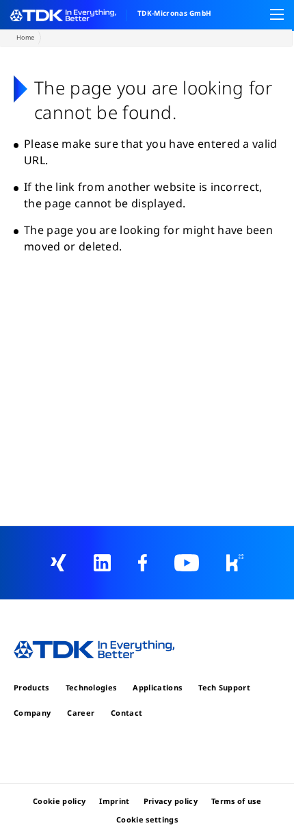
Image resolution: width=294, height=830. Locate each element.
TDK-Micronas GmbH (174, 13)
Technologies (91, 687)
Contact (126, 713)
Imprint (114, 801)
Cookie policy (59, 801)
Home (25, 37)
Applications (157, 687)
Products (31, 687)
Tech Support (224, 687)
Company (32, 713)
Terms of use (236, 801)
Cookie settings (147, 819)
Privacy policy (171, 801)
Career (80, 713)
